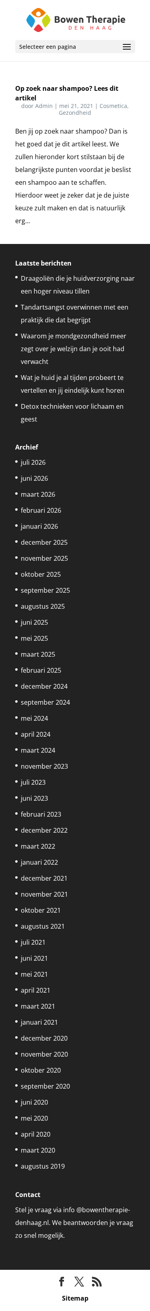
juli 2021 (33, 942)
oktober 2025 (41, 574)
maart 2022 (38, 846)
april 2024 (35, 734)
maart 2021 (38, 1006)
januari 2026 (39, 526)
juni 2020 (34, 1102)
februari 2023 (41, 814)
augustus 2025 (43, 606)
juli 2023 (33, 782)
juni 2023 (34, 798)
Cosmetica (113, 106)
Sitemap (75, 1298)
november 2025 (44, 558)
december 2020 (44, 1038)
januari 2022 (39, 862)
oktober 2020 (41, 1070)
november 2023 (44, 766)
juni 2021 (34, 958)
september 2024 (45, 702)
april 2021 (35, 990)
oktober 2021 (41, 910)
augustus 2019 (43, 1166)
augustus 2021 (43, 926)
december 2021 (44, 878)
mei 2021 (34, 974)
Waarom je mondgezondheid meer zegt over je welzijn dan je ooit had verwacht (73, 349)
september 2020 (45, 1086)
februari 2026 (41, 510)
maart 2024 (38, 750)
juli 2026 (33, 462)
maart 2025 (38, 654)
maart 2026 (38, 494)
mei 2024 (34, 718)
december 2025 (44, 542)
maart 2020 (38, 1150)
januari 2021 (39, 1022)
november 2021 (44, 894)
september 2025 (45, 590)
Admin (44, 106)
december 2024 (44, 686)
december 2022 (44, 830)
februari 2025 (41, 670)
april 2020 (35, 1134)
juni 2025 (34, 622)
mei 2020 (34, 1118)
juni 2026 (34, 478)
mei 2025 (34, 638)
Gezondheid (75, 112)
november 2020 (44, 1054)
